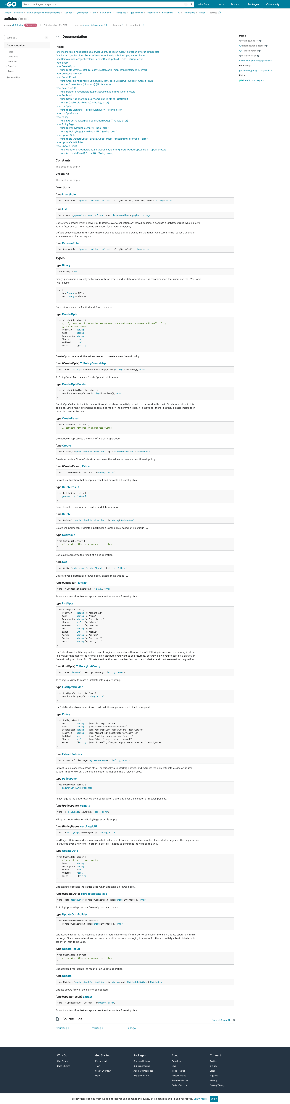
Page (104, 760)
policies (213, 12)
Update (67, 975)
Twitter (213, 1061)
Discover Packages (13, 12)
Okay (214, 1098)
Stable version (249, 55)
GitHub (213, 1066)
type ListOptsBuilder (67, 113)
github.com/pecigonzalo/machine (43, 12)
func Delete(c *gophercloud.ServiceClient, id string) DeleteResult (97, 91)
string (160, 200)
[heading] (13, 4)
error (169, 200)
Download (177, 1061)
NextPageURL (88, 826)
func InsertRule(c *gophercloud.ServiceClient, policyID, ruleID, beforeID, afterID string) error (108, 51)
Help (97, 1075)
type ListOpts (63, 106)
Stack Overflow (103, 1070)
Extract (87, 466)
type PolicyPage (65, 124)
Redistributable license (253, 45)
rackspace (121, 12)
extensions (189, 12)
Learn (221, 4)
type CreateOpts (65, 66)
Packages (253, 4)
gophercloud (136, 12)
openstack (152, 12)
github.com (105, 12)
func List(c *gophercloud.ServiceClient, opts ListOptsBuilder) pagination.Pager (100, 55)
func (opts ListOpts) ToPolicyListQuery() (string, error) (91, 109)
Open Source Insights (253, 80)
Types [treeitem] (11, 71)
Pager (148, 215)
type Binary (62, 62)
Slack (212, 1070)
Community (272, 4)
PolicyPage (69, 778)
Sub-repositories (142, 1066)
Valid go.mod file (250, 40)
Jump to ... (12, 37)
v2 (179, 12)
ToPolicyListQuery (88, 666)
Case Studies (63, 1066)
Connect (215, 1055)
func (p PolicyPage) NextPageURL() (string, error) (88, 131)
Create (66, 445)
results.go (97, 1027)
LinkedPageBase (83, 788)
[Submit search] (191, 4)
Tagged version (250, 50)
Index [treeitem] (10, 51)
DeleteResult (70, 487)
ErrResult (82, 496)
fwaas (202, 12)
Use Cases (62, 1061)
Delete (66, 514)
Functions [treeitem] (12, 66)
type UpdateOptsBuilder (69, 142)
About (175, 1055)
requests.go (62, 1027)
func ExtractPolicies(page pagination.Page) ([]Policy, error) (94, 120)
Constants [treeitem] (13, 56)
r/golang (214, 1075)
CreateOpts (69, 314)
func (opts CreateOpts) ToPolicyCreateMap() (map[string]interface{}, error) (103, 69)
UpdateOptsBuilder (74, 914)
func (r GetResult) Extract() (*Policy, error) (84, 102)
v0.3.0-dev (14, 25)
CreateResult (70, 418)
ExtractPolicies (72, 754)
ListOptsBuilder (121, 215)
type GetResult (64, 95)
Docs (234, 4)
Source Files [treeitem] (14, 77)
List (64, 209)
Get (64, 561)
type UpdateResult (66, 145)
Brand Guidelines (180, 1080)
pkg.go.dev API (141, 1075)
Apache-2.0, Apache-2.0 (94, 25)
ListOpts (67, 603)
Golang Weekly (217, 1085)
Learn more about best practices (255, 60)
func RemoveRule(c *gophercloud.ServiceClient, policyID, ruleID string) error (99, 59)
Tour (97, 1066)
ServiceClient (102, 200)
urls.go (132, 1027)
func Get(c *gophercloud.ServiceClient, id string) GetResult (94, 98)
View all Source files (222, 1020)
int (78, 632)
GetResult (68, 534)
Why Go (202, 4)
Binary (66, 265)
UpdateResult (71, 948)
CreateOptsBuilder (74, 384)
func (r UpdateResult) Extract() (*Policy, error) (86, 153)
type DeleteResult (66, 87)
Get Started (102, 1055)
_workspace (82, 12)
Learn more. (200, 1098)
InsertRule (69, 194)
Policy (102, 472)
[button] (240, 41)
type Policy (62, 116)
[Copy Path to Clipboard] (219, 12)
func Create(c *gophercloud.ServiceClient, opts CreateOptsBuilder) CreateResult (106, 80)
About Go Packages (143, 1070)
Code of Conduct (180, 1085)
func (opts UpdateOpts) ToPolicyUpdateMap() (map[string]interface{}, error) (104, 138)
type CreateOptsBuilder (69, 73)
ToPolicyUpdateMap (94, 893)
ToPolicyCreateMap (93, 363)
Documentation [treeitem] (16, 45)
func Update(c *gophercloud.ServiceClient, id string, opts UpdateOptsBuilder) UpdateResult (113, 149)
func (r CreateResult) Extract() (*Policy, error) (86, 84)
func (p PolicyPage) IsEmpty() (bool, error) (84, 127)
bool (75, 271)
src (94, 12)
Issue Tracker (178, 1070)
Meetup (214, 1080)
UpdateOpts (70, 850)
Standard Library (142, 1061)
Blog (174, 1066)
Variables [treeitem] (12, 61)
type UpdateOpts (65, 135)
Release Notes (179, 1075)
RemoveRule (70, 243)
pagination (138, 215)
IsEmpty (84, 805)
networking (167, 12)
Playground (101, 1061)
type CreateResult (66, 77)
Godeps (68, 12)
